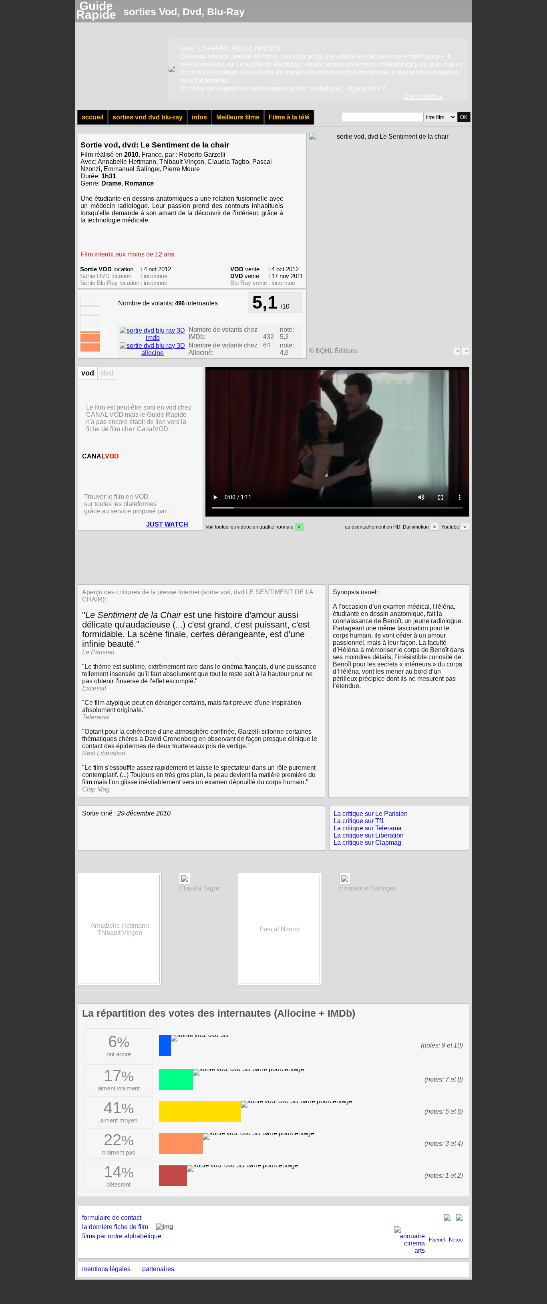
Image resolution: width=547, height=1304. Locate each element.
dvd (107, 373)
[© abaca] (184, 879)
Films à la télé (289, 117)
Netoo (456, 1240)
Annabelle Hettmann (127, 161)
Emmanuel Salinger (132, 169)
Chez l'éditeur (423, 96)
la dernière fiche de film (115, 1226)
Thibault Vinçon (181, 161)
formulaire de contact (111, 1217)
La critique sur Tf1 (359, 821)
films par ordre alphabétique (121, 1236)
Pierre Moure (181, 169)
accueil (92, 117)
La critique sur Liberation (369, 835)
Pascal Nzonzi (280, 929)
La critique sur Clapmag (367, 842)
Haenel (437, 1240)
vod (87, 373)
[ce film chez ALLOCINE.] (152, 352)
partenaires (158, 1269)
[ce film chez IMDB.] (152, 337)
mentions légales (106, 1269)
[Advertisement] (271, 557)
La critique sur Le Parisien (371, 813)
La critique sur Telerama (368, 828)
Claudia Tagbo (228, 161)
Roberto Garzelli (202, 154)
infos (199, 117)
